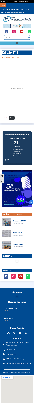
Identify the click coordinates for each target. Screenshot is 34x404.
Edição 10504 (18, 244)
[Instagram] (14, 31)
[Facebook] (6, 31)
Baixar (12, 118)
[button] (16, 43)
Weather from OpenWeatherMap (17, 164)
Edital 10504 (17, 232)
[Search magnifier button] (29, 37)
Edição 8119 (5, 118)
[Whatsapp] (29, 31)
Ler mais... (6, 310)
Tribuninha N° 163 (19, 221)
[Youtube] (21, 31)
